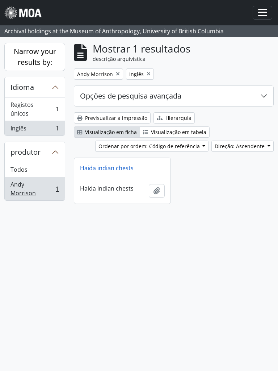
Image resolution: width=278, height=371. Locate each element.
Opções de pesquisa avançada (130, 96)
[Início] (25, 13)
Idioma (22, 87)
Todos (19, 170)
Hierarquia (177, 117)
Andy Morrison (34, 188)
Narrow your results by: (35, 56)
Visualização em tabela (177, 132)
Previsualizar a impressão (115, 117)
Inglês (34, 130)
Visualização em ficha (110, 132)
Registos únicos (34, 109)
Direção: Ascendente (240, 146)
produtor (25, 152)
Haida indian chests (107, 168)
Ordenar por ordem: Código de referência (149, 146)
